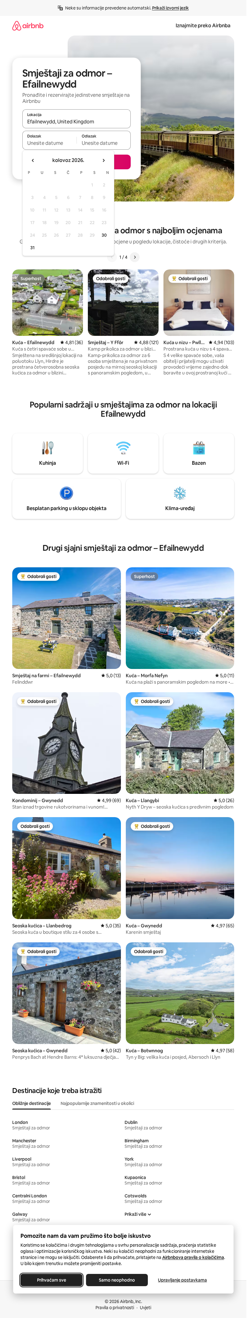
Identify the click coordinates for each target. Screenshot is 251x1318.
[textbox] (49, 143)
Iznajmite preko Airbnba (203, 25)
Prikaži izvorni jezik (170, 8)
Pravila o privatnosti (115, 1307)
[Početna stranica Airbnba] (27, 25)
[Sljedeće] (135, 257)
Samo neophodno (117, 1280)
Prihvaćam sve (51, 1280)
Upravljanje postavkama (182, 1280)
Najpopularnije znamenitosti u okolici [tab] (97, 1103)
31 (32, 247)
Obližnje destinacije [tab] (31, 1103)
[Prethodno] (112, 257)
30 (104, 235)
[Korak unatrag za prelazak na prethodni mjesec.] (33, 160)
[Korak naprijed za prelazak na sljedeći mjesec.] (103, 160)
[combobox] (76, 121)
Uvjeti (145, 1307)
